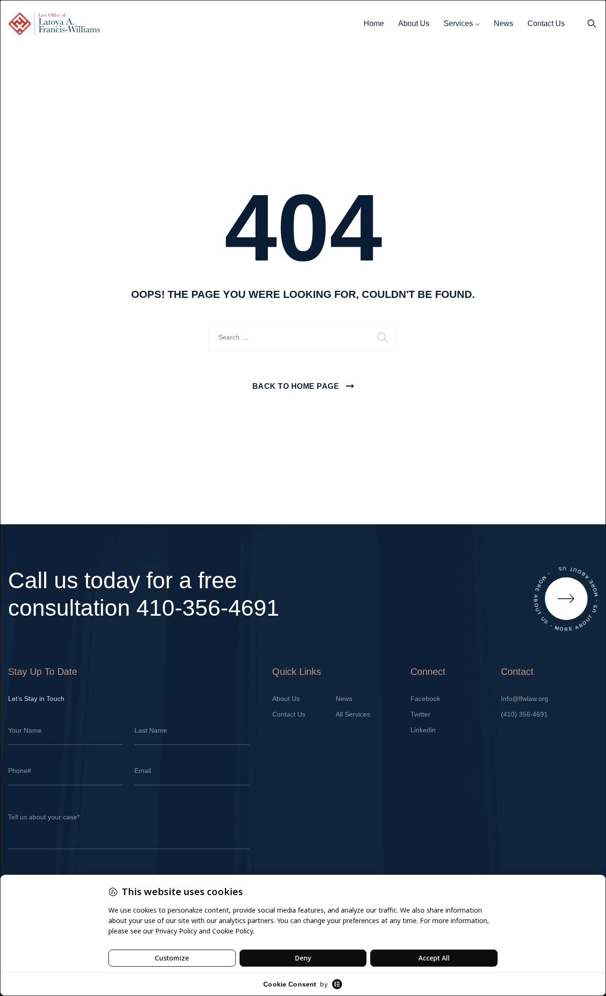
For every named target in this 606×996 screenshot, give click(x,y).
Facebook (425, 698)
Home (374, 23)
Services (458, 23)
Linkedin (423, 730)
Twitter (420, 714)
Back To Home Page (295, 386)
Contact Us (546, 23)
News (503, 23)
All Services (353, 714)
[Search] (592, 23)
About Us (413, 23)
